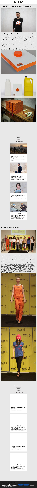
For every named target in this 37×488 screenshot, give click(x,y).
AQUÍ (6, 487)
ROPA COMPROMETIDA (10, 228)
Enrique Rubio (23, 37)
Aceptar (20, 484)
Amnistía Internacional (16, 266)
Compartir (18, 137)
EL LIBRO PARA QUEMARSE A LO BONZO (17, 6)
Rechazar (26, 484)
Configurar (32, 484)
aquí (19, 269)
